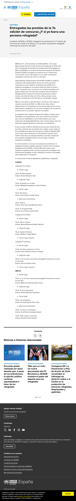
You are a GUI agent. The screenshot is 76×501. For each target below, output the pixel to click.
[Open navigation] (5, 7)
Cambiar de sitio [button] (25, 2)
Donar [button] (65, 8)
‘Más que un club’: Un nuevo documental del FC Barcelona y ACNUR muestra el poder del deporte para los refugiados (38, 373)
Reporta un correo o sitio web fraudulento (18, 469)
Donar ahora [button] (10, 416)
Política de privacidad (9, 489)
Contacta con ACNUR (11, 460)
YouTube (23, 430)
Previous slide (6, 352)
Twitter (5, 430)
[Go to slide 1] (37, 398)
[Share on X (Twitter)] (35, 335)
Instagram (19, 430)
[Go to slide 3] (40, 398)
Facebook (14, 430)
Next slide (70, 352)
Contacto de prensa (10, 463)
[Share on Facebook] (40, 335)
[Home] (14, 8)
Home (6, 20)
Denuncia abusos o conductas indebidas (18, 466)
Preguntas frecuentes (11, 457)
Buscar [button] (61, 8)
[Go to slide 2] (38, 398)
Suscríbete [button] (9, 446)
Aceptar (68, 494)
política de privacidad (25, 496)
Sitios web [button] (70, 8)
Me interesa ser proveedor (13, 473)
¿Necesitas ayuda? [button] (46, 14)
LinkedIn (9, 430)
